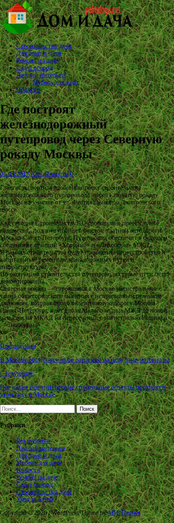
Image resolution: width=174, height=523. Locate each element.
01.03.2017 (14, 173)
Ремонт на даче (37, 60)
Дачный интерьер (40, 74)
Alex (36, 173)
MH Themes (124, 512)
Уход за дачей (34, 499)
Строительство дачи (44, 45)
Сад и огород (34, 67)
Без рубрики (33, 440)
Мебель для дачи (55, 82)
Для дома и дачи (38, 53)
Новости (28, 89)
